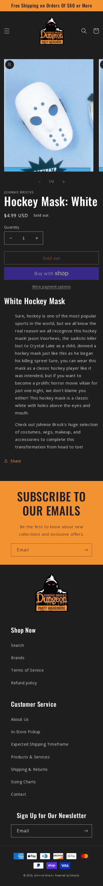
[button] (7, 31)
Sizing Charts (23, 781)
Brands (18, 657)
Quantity (11, 227)
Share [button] (15, 461)
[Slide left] (40, 182)
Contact (18, 794)
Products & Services (30, 756)
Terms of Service (27, 670)
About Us (20, 719)
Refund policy (24, 682)
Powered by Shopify (67, 875)
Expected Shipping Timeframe (39, 744)
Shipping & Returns (29, 769)
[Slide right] (64, 182)
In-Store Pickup (25, 731)
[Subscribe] (86, 549)
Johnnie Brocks (44, 875)
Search (17, 645)
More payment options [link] (51, 286)
